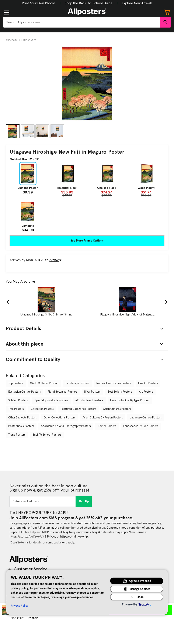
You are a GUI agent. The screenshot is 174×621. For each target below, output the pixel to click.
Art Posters (146, 391)
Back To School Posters (46, 434)
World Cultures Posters (44, 383)
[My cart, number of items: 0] (167, 11)
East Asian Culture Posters (24, 391)
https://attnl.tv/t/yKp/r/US (27, 536)
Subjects (12, 40)
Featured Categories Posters (78, 409)
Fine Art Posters (148, 383)
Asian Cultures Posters (117, 409)
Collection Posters (42, 409)
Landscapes (28, 40)
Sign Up (84, 501)
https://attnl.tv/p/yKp (74, 536)
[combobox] (81, 22)
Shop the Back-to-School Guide (88, 3)
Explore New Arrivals (137, 3)
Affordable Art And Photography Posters (66, 426)
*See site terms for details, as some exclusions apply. (42, 542)
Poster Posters (107, 426)
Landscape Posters (77, 383)
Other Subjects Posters (22, 417)
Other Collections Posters (60, 417)
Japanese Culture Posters (146, 417)
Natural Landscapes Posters (113, 383)
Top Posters (15, 383)
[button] (38, 3)
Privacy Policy (19, 605)
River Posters (92, 391)
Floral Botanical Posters (62, 391)
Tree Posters (16, 409)
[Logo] (87, 12)
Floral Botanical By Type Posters (130, 400)
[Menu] (6, 12)
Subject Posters (18, 400)
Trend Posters (16, 434)
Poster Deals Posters (21, 426)
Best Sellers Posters (120, 391)
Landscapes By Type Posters (140, 426)
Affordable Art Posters (89, 400)
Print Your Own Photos (38, 3)
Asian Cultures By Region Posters (103, 417)
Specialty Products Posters (51, 400)
